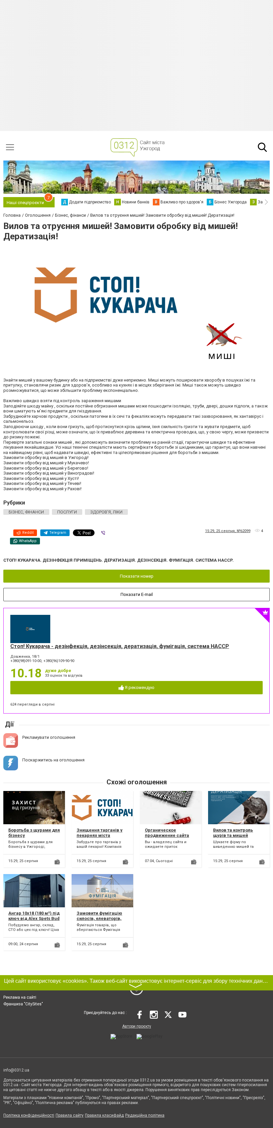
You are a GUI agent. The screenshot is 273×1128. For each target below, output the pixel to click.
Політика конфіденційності (28, 1115)
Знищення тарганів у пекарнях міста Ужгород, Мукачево (100, 835)
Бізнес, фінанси (26, 511)
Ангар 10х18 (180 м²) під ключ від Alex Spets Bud (34, 916)
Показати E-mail (137, 594)
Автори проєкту (136, 1026)
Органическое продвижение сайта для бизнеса (167, 835)
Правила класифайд (104, 1115)
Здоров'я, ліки (106, 511)
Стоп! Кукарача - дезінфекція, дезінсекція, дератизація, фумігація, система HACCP (119, 646)
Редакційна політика (144, 1115)
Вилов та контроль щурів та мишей (233, 833)
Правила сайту (70, 1115)
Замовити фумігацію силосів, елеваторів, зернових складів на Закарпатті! (99, 921)
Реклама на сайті (19, 997)
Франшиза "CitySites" (23, 1004)
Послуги (67, 511)
